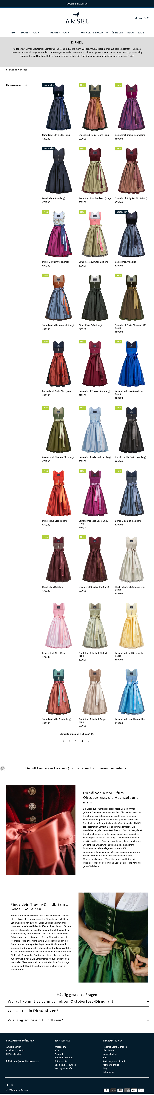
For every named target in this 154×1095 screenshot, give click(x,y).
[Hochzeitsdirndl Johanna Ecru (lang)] (131, 559)
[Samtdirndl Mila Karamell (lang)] (58, 298)
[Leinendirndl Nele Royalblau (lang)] (131, 364)
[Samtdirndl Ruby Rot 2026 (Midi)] (131, 171)
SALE (141, 32)
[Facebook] (7, 1086)
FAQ (105, 1068)
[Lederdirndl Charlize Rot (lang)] (95, 559)
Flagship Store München (115, 1047)
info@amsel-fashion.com (26, 1061)
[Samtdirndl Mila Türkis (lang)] (58, 692)
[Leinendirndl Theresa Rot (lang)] (95, 364)
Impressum (60, 1047)
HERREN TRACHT (60, 32)
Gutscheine (108, 1072)
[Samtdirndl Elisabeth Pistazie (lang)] (95, 625)
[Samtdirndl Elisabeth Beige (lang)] (95, 692)
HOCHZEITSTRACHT (92, 32)
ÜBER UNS (117, 32)
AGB (56, 1050)
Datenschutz (60, 1061)
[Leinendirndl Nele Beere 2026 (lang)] (95, 493)
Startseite (11, 69)
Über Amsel (108, 1050)
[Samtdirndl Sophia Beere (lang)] (131, 107)
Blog (105, 1057)
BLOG (130, 32)
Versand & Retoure (63, 1057)
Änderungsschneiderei (114, 1061)
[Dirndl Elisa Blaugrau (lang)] (131, 493)
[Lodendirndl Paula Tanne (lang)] (95, 107)
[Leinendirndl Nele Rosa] (58, 625)
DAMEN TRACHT (31, 32)
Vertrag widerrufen (63, 1068)
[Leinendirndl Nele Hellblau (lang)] (95, 430)
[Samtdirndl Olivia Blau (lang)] (58, 107)
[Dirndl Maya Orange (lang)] (58, 493)
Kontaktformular (111, 1065)
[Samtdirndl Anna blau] (131, 234)
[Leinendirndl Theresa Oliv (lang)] (58, 430)
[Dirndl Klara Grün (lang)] (95, 298)
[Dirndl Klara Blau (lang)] (58, 171)
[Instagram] (11, 1086)
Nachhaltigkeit (110, 1054)
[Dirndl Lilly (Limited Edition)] (58, 234)
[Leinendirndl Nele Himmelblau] (131, 692)
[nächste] (88, 741)
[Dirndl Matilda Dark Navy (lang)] (131, 430)
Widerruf (58, 1054)
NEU (12, 32)
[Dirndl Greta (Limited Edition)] (95, 234)
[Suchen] (136, 17)
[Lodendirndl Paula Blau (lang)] (58, 364)
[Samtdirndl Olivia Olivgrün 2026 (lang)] (131, 298)
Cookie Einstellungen (65, 1065)
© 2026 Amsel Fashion (17, 1090)
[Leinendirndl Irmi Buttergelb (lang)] (131, 625)
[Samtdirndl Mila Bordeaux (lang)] (95, 171)
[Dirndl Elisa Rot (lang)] (58, 559)
